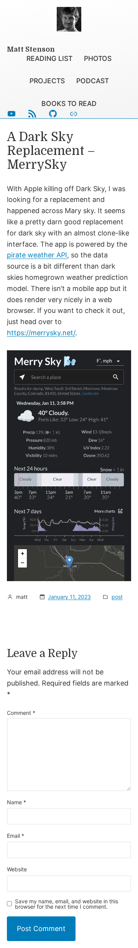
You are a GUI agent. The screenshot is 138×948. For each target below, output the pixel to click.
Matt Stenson (31, 49)
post (117, 596)
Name (16, 802)
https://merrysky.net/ (41, 333)
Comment (21, 712)
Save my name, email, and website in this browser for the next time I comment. (66, 904)
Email (15, 835)
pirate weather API (37, 255)
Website (17, 869)
